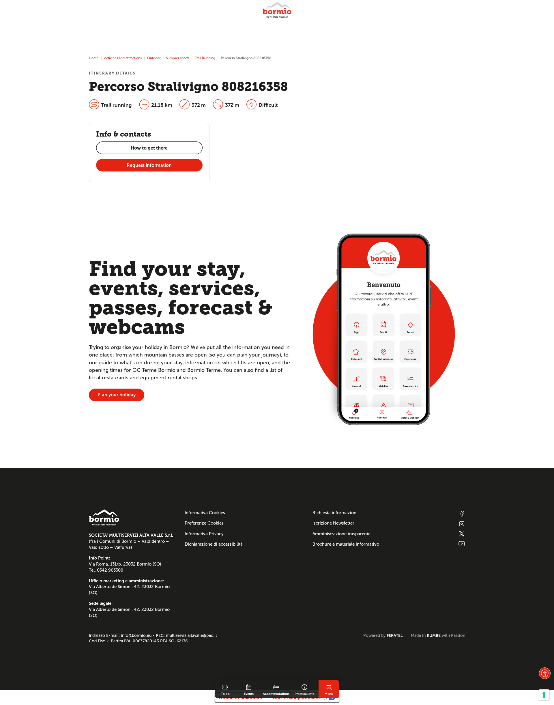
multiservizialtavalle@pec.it (191, 635)
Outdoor (153, 58)
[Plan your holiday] (383, 329)
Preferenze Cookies (204, 523)
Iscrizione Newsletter (333, 523)
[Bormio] (277, 10)
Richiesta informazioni (335, 512)
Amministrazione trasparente (341, 533)
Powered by (383, 635)
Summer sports (177, 58)
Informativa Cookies (205, 512)
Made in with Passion (438, 635)
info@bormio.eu (136, 635)
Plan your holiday (117, 394)
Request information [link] (149, 165)
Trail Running (205, 58)
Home (94, 58)
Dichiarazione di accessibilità (214, 544)
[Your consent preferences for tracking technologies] (543, 694)
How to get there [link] (149, 148)
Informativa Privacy (204, 533)
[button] (545, 673)
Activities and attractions (123, 58)
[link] (225, 689)
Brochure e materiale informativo (345, 544)
